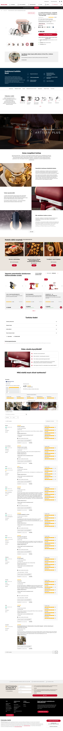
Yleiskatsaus (11, 88)
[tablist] (46, 23)
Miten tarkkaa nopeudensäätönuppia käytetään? (42, 358)
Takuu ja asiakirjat (9, 708)
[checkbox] (32, 686)
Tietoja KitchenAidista (54, 1)
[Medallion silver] (40, 27)
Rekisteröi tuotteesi (43, 711)
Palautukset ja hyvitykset (16, 708)
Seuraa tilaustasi (8, 707)
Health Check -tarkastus (8, 704)
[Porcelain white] (51, 27)
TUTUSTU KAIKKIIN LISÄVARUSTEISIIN (38, 274)
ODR (14, 712)
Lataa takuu (10, 336)
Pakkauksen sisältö (18, 88)
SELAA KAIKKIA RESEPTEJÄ (27, 239)
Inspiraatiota (40, 88)
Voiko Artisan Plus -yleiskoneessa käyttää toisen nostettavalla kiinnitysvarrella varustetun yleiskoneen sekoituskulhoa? (44, 362)
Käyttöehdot (16, 704)
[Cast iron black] (39, 27)
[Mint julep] (49, 27)
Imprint (15, 709)
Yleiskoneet (13, 4)
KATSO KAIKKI (17, 362)
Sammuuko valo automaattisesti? (39, 353)
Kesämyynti (56, 4)
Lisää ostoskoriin (48, 34)
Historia (24, 706)
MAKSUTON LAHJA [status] (31, 13)
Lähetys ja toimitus (17, 706)
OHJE (14, 265)
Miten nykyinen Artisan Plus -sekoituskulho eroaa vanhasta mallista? (45, 365)
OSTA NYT (36, 7)
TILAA (46, 695)
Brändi (24, 704)
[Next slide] (34, 44)
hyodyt (24, 88)
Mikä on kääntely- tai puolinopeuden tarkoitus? (41, 356)
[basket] (61, 1)
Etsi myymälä (9, 715)
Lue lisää (31, 231)
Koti (1, 10)
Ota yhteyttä (8, 710)
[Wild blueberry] (53, 27)
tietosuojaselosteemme (18, 726)
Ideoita (48, 4)
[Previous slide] (6, 44)
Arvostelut (52, 88)
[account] (59, 1)
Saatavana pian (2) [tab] (50, 23)
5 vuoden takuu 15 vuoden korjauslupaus (46, 19)
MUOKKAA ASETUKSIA (53, 726)
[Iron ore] (42, 27)
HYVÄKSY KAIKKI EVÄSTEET (53, 720)
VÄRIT (41, 4)
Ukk (6, 711)
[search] (61, 4)
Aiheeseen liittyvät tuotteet (31, 88)
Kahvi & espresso (22, 4)
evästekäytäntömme (27, 725)
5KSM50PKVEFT (40, 17)
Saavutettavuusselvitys (18, 711)
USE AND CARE (17, 336)
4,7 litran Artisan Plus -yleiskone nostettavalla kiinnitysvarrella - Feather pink (47, 14)
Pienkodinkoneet (33, 4)
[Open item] (20, 101)
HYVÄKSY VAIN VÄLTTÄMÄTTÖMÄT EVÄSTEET (53, 723)
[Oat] (44, 27)
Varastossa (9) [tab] (42, 23)
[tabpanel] (47, 26)
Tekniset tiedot (46, 88)
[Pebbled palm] (47, 27)
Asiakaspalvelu (46, 1)
